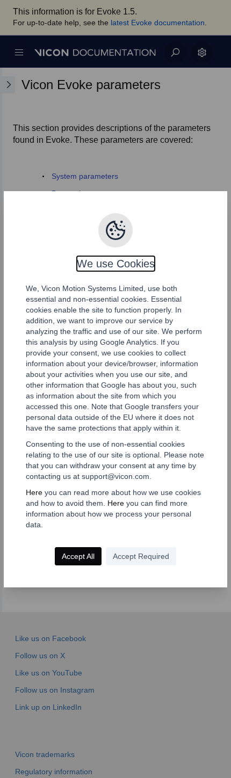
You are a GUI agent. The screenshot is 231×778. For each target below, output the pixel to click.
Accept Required (141, 556)
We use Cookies (116, 264)
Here (34, 492)
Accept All (78, 556)
